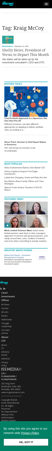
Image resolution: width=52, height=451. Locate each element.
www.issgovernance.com (13, 392)
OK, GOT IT (26, 442)
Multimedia (6, 319)
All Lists (4, 312)
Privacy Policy (30, 432)
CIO (3, 373)
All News (5, 304)
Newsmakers (7, 46)
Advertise (5, 358)
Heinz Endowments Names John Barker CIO (24, 167)
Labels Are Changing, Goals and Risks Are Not (25, 177)
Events (4, 315)
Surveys (5, 308)
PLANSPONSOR (8, 379)
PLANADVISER (8, 376)
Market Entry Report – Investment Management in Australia (17, 256)
